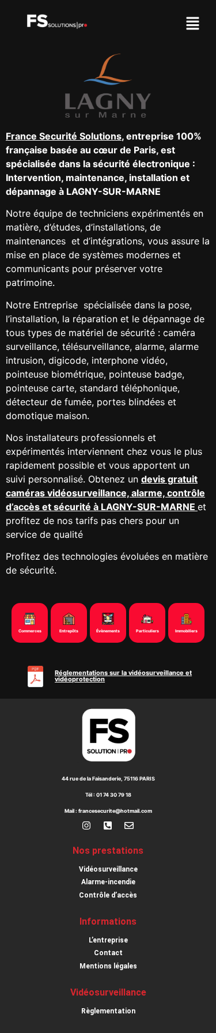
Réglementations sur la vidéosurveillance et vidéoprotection (123, 676)
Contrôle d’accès (108, 895)
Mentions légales (108, 966)
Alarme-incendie (108, 882)
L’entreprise (108, 940)
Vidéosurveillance (108, 869)
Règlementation (108, 1011)
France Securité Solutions (64, 136)
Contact (108, 953)
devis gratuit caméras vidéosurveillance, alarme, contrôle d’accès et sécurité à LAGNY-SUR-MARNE (105, 492)
